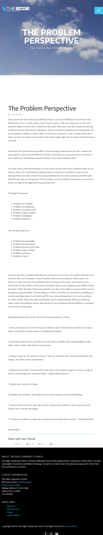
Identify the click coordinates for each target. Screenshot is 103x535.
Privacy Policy (70, 526)
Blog (48, 48)
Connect (40, 48)
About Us (11, 506)
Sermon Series (13, 515)
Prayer (10, 512)
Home (33, 48)
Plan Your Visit (13, 509)
